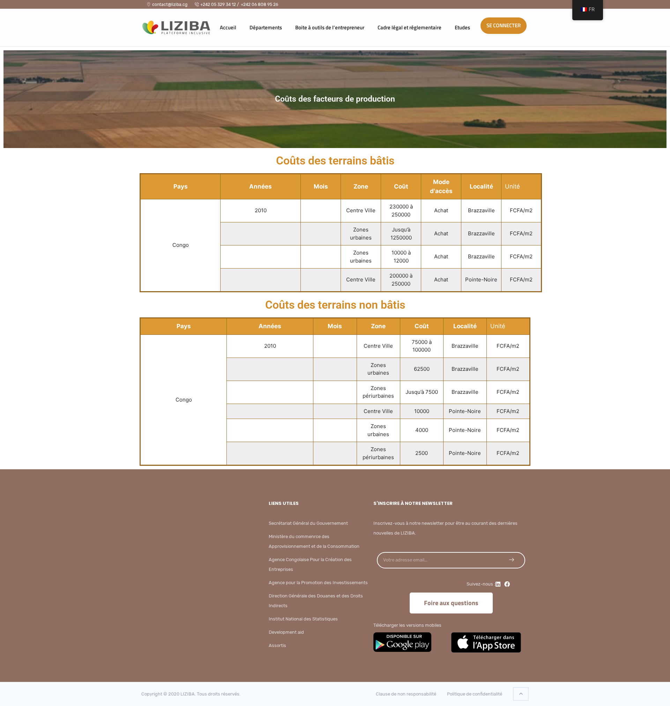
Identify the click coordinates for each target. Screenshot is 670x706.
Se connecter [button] (503, 25)
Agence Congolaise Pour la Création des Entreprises (310, 564)
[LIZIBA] (169, 25)
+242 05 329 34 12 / (219, 4)
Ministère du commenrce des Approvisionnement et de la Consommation (314, 541)
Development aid (286, 632)
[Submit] (511, 560)
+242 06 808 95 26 (259, 4)
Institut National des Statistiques (303, 619)
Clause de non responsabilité (406, 694)
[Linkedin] (498, 584)
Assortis (277, 645)
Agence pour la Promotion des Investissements (318, 582)
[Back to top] (521, 694)
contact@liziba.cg (169, 4)
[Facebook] (507, 584)
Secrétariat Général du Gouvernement (308, 523)
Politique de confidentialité (474, 694)
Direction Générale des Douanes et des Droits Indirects (316, 600)
